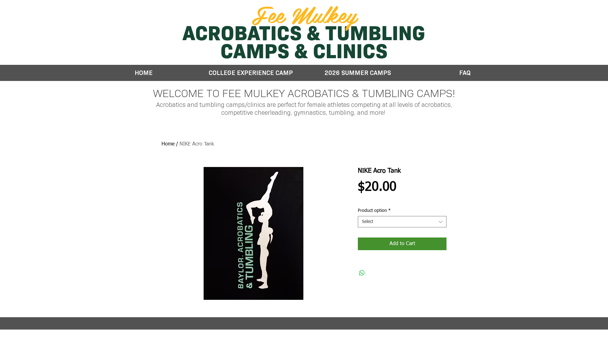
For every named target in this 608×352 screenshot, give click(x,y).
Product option (374, 210)
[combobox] (402, 221)
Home (168, 144)
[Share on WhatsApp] (362, 273)
